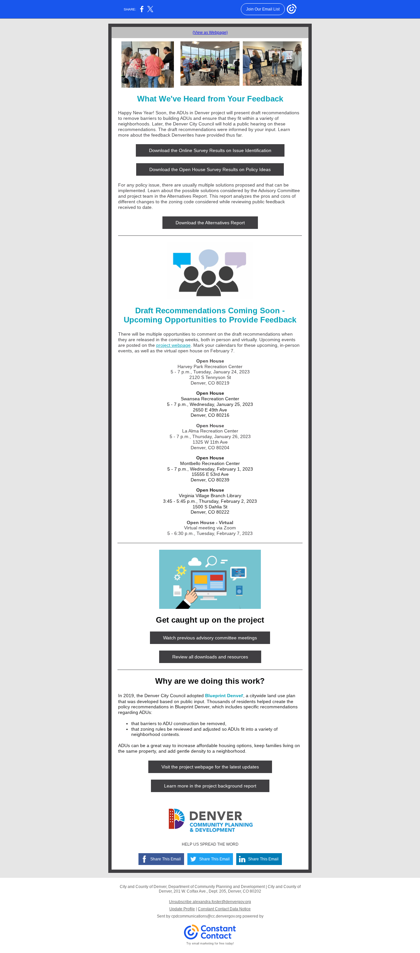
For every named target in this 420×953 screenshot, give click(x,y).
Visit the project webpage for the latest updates (210, 766)
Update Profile (182, 909)
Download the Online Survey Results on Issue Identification (210, 150)
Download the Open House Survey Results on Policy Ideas (210, 169)
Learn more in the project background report (210, 785)
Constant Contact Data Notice (224, 909)
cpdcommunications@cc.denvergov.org (206, 916)
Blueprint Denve (223, 695)
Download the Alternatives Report (210, 222)
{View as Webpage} (210, 32)
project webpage (173, 345)
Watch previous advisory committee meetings (210, 637)
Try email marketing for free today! (210, 943)
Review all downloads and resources (210, 656)
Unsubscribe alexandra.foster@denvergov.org (210, 901)
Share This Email (165, 859)
